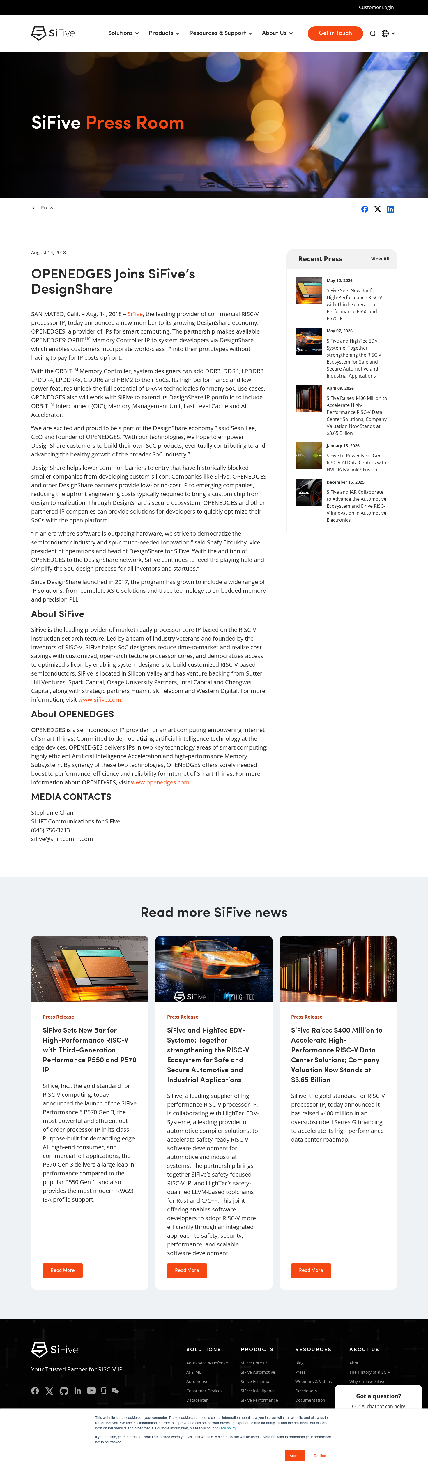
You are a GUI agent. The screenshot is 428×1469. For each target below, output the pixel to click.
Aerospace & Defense (207, 1363)
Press (47, 207)
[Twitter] (49, 1391)
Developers (306, 1391)
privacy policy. (226, 1427)
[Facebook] (35, 1391)
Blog (299, 1363)
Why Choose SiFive (367, 1381)
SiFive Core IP (254, 1363)
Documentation (310, 1400)
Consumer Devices (204, 1391)
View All (380, 258)
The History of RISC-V (369, 1372)
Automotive (197, 1381)
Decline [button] (320, 1455)
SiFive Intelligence (258, 1391)
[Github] (64, 1391)
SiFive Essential (255, 1381)
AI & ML (193, 1372)
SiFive (135, 314)
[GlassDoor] (103, 1391)
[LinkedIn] (77, 1391)
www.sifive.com (99, 699)
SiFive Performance (259, 1400)
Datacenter (197, 1400)
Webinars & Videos (313, 1381)
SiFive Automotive (258, 1372)
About (355, 1363)
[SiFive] (53, 33)
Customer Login (376, 7)
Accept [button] (295, 1455)
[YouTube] (91, 1391)
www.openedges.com (160, 782)
